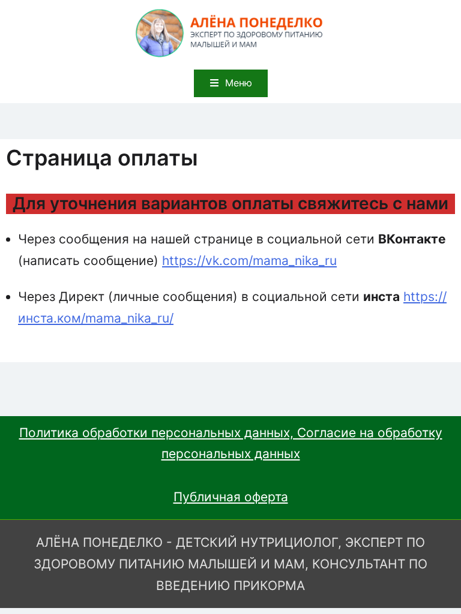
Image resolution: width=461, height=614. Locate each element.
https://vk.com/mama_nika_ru (249, 260)
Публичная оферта (230, 496)
